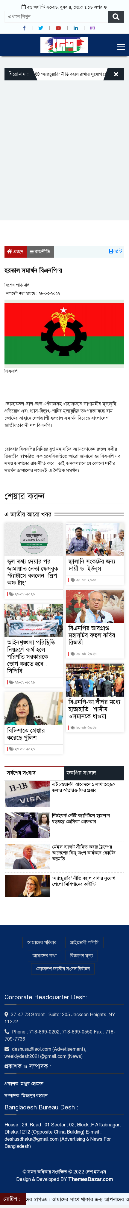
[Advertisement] (64, 147)
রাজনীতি (42, 252)
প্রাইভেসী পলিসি (84, 943)
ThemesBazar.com (90, 1179)
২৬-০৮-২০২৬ (24, 594)
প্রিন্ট (117, 251)
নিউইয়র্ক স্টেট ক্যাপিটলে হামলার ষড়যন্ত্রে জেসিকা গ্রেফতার (81, 819)
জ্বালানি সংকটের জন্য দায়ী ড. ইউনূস (92, 565)
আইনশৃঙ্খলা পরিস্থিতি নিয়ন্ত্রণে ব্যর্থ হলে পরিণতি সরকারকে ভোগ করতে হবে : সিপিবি (31, 657)
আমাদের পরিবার (41, 943)
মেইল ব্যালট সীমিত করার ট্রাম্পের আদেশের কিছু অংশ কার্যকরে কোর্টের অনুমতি (84, 853)
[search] (116, 17)
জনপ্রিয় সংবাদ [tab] (81, 773)
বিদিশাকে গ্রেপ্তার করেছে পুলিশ (26, 734)
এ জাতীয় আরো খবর (27, 514)
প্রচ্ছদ (17, 252)
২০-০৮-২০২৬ (85, 654)
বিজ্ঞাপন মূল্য (81, 956)
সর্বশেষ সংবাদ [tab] (21, 773)
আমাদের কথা (45, 956)
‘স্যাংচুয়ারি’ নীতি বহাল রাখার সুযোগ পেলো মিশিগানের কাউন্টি (83, 881)
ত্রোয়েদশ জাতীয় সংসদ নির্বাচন (63, 969)
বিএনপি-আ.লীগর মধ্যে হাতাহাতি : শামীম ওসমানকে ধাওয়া (94, 709)
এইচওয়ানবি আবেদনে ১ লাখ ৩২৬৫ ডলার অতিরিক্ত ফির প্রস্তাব (83, 787)
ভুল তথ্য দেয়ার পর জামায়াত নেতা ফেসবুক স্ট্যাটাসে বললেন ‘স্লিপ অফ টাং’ (32, 572)
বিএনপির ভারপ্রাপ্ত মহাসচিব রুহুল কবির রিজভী (92, 635)
